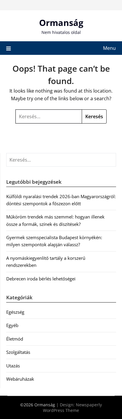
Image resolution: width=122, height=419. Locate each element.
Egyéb (12, 325)
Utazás (13, 366)
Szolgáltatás (18, 352)
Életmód (14, 339)
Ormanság (61, 22)
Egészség (15, 312)
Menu (109, 48)
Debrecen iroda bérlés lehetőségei (41, 279)
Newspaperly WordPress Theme (72, 407)
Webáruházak (20, 379)
